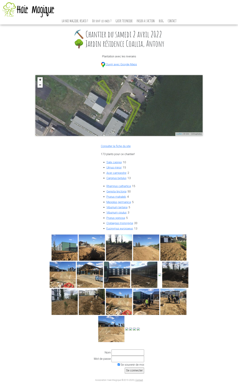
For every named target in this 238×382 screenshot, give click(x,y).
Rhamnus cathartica (118, 186)
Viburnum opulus (116, 212)
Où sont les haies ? (101, 21)
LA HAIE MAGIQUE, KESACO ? (75, 21)
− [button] (40, 85)
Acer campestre (116, 173)
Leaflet (179, 134)
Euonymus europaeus (119, 228)
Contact (139, 380)
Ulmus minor (114, 167)
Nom (108, 352)
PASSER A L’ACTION (146, 21)
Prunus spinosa (115, 218)
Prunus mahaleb (116, 196)
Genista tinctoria (116, 191)
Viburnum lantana (116, 207)
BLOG (161, 21)
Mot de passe (102, 358)
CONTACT (172, 21)
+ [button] (40, 80)
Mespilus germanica (118, 202)
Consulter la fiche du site (116, 146)
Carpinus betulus (116, 178)
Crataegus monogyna (119, 223)
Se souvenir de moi (132, 364)
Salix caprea (114, 162)
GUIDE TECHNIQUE (124, 21)
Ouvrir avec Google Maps (121, 64)
